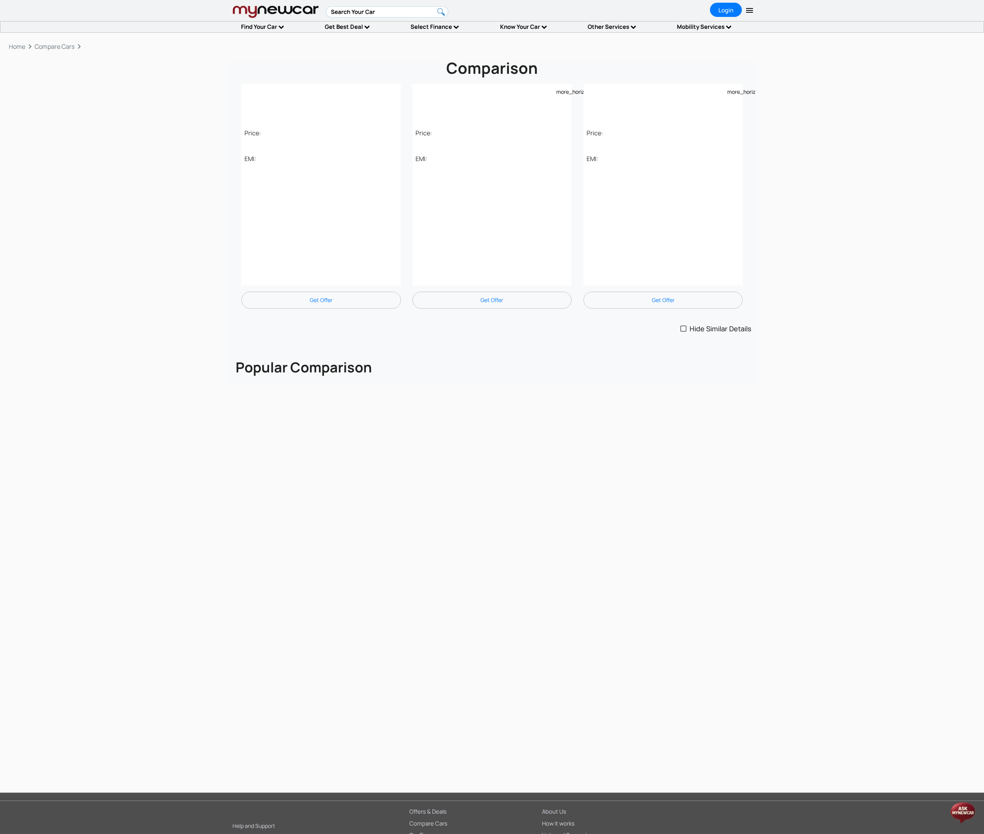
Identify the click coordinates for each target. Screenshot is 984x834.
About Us (554, 811)
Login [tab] (725, 10)
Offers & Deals (428, 811)
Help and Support (254, 825)
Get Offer (321, 300)
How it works (558, 823)
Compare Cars (428, 823)
